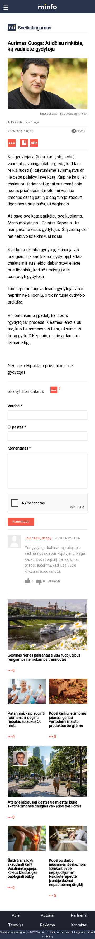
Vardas (15, 406)
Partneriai (79, 915)
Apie (16, 915)
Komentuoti (20, 521)
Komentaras (19, 448)
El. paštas (17, 427)
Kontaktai (79, 925)
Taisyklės (15, 925)
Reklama (47, 925)
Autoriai (47, 915)
